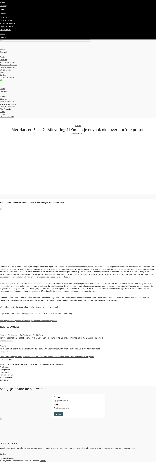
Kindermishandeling (44, 321)
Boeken (3, 13)
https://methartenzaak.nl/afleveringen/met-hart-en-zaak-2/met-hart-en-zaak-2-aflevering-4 (36, 313)
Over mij (3, 6)
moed (54, 321)
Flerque (43, 461)
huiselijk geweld (30, 321)
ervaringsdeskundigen (9, 321)
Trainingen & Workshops (7, 23)
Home (2, 2)
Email (56, 404)
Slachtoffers (38, 335)
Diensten (3, 17)
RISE (2, 9)
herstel (21, 321)
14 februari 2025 (6, 341)
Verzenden (58, 414)
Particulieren (13, 335)
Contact (3, 38)
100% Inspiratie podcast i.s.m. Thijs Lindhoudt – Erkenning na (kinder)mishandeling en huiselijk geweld (51, 337)
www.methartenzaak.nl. (51, 307)
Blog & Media (5, 30)
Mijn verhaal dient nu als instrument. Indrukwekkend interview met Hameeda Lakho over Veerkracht (50, 348)
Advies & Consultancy (6, 20)
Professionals (25, 335)
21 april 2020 (5, 351)
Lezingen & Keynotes (6, 26)
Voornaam (58, 397)
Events (2, 34)
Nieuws (78, 126)
